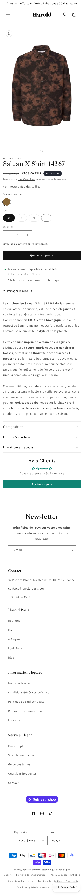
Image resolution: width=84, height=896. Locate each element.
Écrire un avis (42, 484)
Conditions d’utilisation (21, 881)
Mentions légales (19, 683)
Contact (13, 783)
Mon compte (16, 746)
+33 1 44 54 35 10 (19, 597)
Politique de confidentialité (26, 701)
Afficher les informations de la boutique (34, 280)
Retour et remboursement (25, 711)
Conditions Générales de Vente (28, 692)
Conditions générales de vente (33, 887)
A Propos (14, 639)
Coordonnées (73, 881)
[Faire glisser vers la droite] (50, 150)
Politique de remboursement (31, 874)
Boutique (14, 620)
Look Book (15, 648)
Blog (11, 657)
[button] (8, 14)
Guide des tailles (19, 764)
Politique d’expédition (50, 881)
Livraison (14, 720)
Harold (26, 869)
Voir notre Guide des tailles (21, 186)
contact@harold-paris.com (26, 588)
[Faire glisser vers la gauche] (33, 150)
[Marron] (6, 202)
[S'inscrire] (71, 550)
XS (9, 218)
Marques (13, 630)
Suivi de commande (21, 755)
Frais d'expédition (26, 179)
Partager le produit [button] (19, 291)
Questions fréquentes (22, 773)
